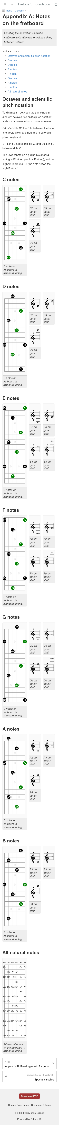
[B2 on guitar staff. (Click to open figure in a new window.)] (35, 864)
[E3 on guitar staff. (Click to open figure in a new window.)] (49, 422)
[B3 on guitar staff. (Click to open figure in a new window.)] (49, 864)
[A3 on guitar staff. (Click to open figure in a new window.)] (49, 753)
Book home (23, 1105)
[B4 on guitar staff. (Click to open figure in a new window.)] (35, 899)
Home (11, 1105)
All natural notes (17, 91)
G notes (12, 78)
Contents (20, 10)
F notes (12, 74)
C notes (12, 60)
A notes (12, 82)
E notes (12, 69)
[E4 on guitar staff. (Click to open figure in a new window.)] (35, 457)
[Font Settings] (12, 4)
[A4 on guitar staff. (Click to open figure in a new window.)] (35, 787)
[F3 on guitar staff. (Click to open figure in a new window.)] (49, 534)
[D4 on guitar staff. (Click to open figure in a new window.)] (49, 310)
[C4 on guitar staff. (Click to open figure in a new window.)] (49, 203)
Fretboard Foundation (34, 4)
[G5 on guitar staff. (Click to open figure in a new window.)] (49, 675)
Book (9, 10)
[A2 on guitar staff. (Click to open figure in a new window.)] (35, 753)
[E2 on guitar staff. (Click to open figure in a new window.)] (35, 422)
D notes (12, 65)
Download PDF (29, 1096)
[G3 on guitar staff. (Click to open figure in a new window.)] (49, 641)
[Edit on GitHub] (56, 4)
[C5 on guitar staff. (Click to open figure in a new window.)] (35, 238)
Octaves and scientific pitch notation (29, 56)
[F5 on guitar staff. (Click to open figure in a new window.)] (49, 568)
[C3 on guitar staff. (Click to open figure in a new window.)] (35, 203)
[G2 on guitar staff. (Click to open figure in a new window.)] (35, 641)
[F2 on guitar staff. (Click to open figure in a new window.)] (35, 534)
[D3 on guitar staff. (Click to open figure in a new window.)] (35, 310)
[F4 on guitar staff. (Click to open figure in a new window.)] (35, 568)
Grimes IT (36, 1119)
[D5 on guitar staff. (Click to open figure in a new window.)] (35, 345)
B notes (12, 87)
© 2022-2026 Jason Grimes (29, 1112)
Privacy (47, 1105)
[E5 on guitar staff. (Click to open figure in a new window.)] (49, 457)
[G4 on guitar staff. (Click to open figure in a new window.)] (35, 675)
